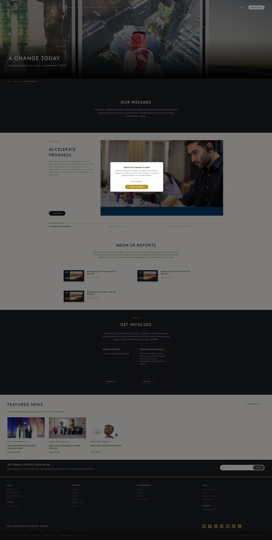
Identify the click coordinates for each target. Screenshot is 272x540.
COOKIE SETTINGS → (137, 181)
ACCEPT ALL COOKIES (136, 187)
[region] (136, 177)
